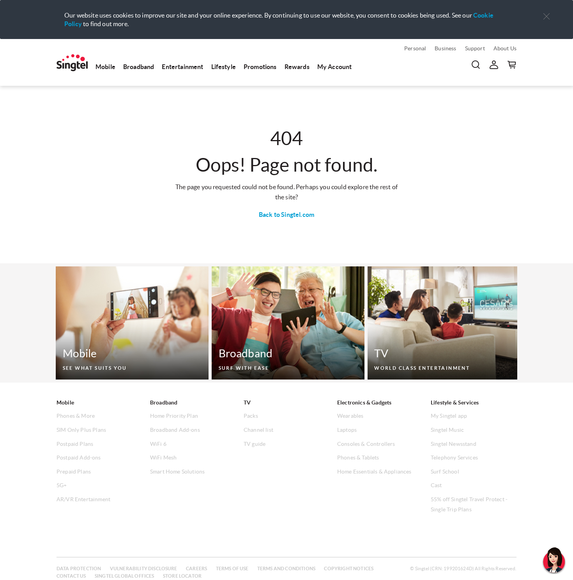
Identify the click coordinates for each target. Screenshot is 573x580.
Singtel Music (447, 430)
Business (445, 48)
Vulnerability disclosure (143, 568)
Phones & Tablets (358, 457)
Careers (196, 568)
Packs (251, 416)
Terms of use (232, 568)
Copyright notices (348, 568)
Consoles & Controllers (366, 444)
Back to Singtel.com (286, 214)
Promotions (260, 66)
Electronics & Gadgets (364, 402)
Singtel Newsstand (453, 444)
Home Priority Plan (174, 416)
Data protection (79, 568)
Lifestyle (223, 66)
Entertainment (182, 66)
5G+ (62, 485)
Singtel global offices (124, 575)
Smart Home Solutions (177, 471)
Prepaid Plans (74, 471)
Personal (415, 48)
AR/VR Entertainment (83, 499)
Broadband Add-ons (175, 430)
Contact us (71, 575)
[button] (546, 16)
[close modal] (546, 11)
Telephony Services (454, 457)
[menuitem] (72, 62)
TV (247, 402)
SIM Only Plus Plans (81, 430)
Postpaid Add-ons (79, 457)
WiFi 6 (158, 444)
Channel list (258, 430)
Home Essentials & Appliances (374, 471)
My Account (334, 66)
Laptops (347, 430)
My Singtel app (449, 416)
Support (475, 48)
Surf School (445, 471)
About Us (504, 48)
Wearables (350, 416)
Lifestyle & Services (455, 402)
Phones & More (76, 416)
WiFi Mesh (163, 457)
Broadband (138, 66)
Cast (436, 485)
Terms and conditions (286, 568)
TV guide (254, 444)
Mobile (105, 66)
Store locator (182, 575)
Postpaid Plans (75, 444)
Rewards (297, 66)
